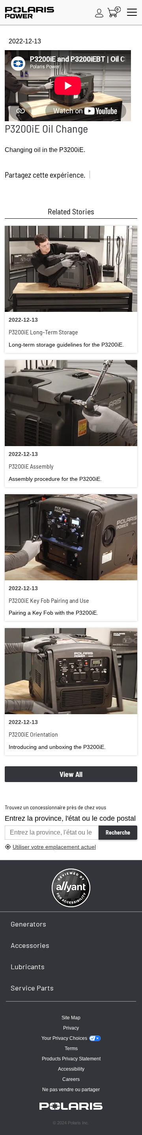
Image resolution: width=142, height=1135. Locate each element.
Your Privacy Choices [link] (64, 1038)
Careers (71, 1079)
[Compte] (99, 13)
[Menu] (132, 13)
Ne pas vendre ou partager (71, 1089)
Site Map (71, 1018)
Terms (71, 1048)
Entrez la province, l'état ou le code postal (70, 818)
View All (71, 774)
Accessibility (71, 1069)
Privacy (71, 1028)
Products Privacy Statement (71, 1059)
